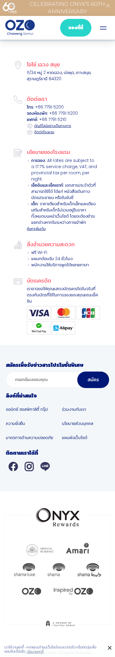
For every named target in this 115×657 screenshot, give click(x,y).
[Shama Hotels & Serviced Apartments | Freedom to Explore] (56, 570)
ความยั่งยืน (15, 423)
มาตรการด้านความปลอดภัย (29, 438)
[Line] (45, 466)
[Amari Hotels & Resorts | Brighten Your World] (77, 549)
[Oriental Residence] (40, 549)
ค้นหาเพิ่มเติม (36, 228)
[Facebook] (13, 466)
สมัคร (93, 379)
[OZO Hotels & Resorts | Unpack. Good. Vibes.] (32, 590)
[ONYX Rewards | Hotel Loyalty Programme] (58, 514)
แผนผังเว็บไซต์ (74, 438)
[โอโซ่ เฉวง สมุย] (20, 28)
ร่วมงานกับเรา (74, 409)
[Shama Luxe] (24, 570)
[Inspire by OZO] (73, 590)
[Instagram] (29, 466)
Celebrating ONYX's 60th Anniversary (67, 8)
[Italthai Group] (60, 627)
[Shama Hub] (89, 570)
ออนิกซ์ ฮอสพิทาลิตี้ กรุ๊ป (27, 409)
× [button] (109, 648)
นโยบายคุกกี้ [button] (35, 652)
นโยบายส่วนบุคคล (77, 423)
